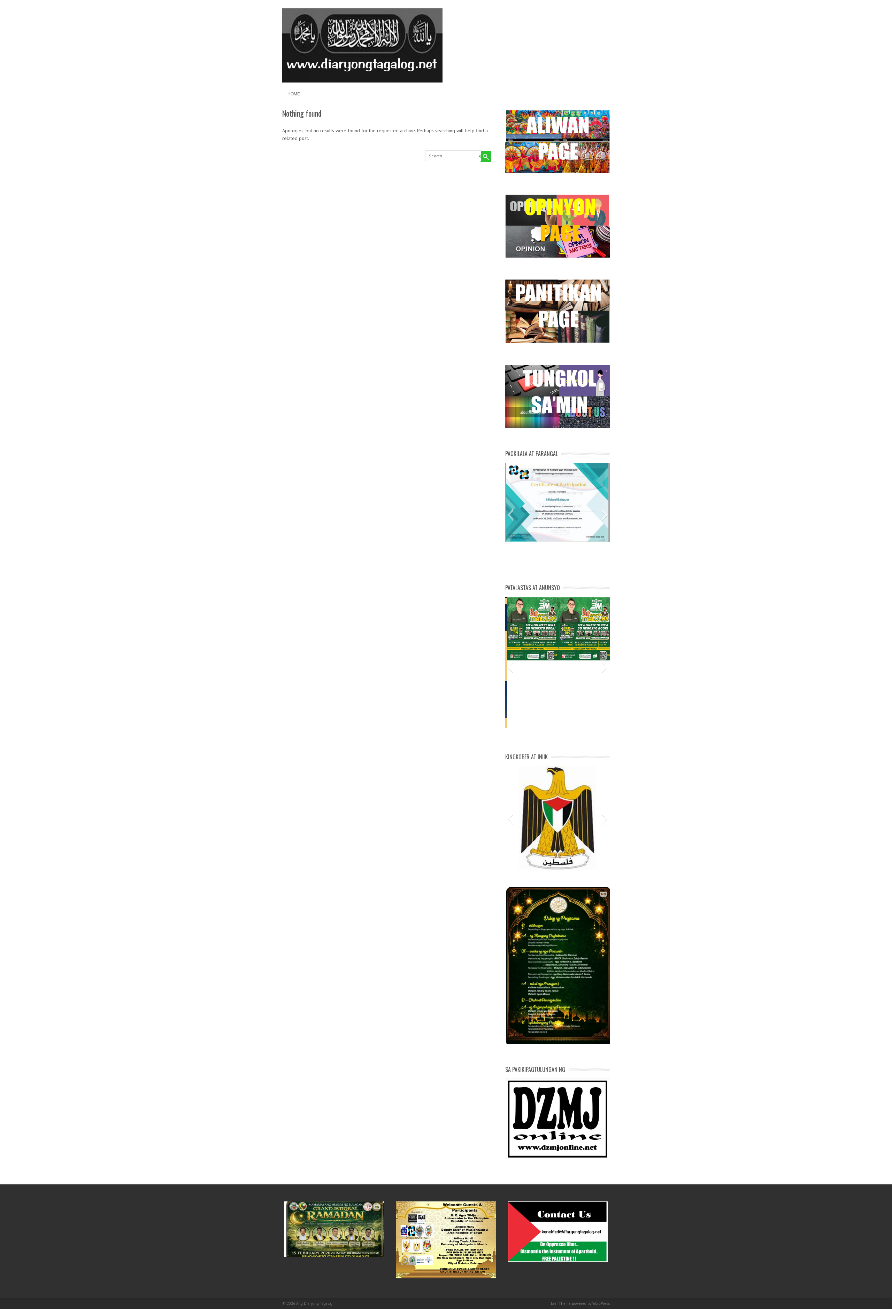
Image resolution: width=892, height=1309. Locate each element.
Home (293, 94)
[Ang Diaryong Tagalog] (362, 81)
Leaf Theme (561, 1303)
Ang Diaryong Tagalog (314, 1303)
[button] (510, 515)
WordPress (601, 1303)
